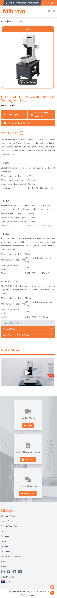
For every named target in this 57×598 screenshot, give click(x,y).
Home (3, 21)
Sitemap (4, 566)
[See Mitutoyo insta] (4, 572)
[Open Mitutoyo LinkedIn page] (21, 572)
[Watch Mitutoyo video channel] (9, 572)
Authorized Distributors (11, 556)
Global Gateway (8, 577)
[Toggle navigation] (54, 11)
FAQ (3, 561)
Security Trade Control (10, 526)
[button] (27, 60)
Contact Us (6, 551)
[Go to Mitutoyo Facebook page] (15, 572)
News (3, 541)
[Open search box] (49, 11)
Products (5, 536)
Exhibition (5, 546)
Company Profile (8, 516)
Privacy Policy (7, 521)
